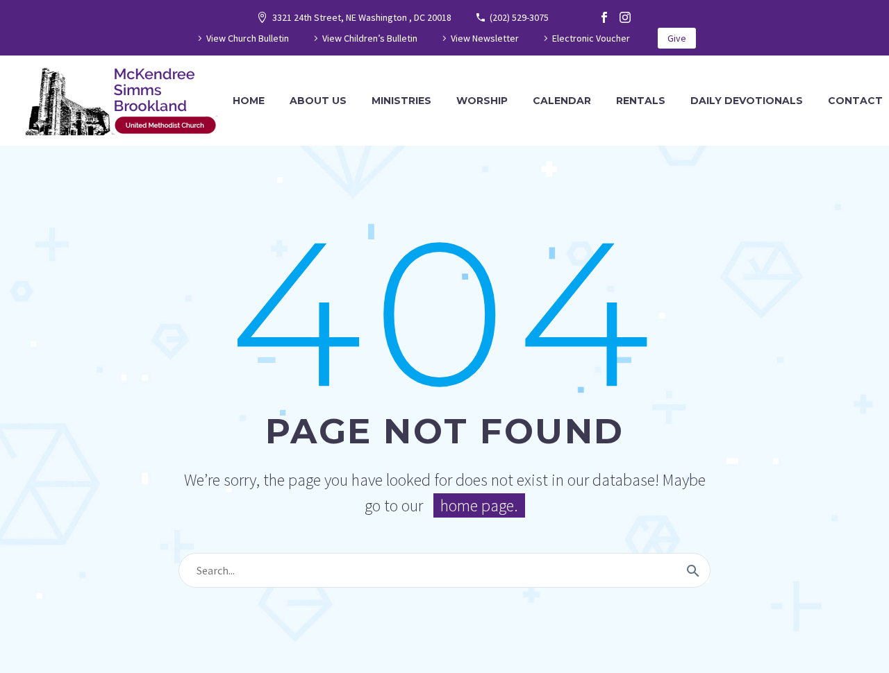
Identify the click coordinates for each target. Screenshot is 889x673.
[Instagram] (625, 17)
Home (249, 100)
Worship (482, 100)
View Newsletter (485, 38)
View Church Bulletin (247, 38)
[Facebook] (604, 17)
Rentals (640, 100)
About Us (318, 100)
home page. (479, 505)
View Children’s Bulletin (369, 38)
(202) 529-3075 (519, 17)
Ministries (401, 100)
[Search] (693, 570)
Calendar (562, 100)
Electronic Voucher (591, 38)
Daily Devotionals (746, 100)
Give (676, 38)
